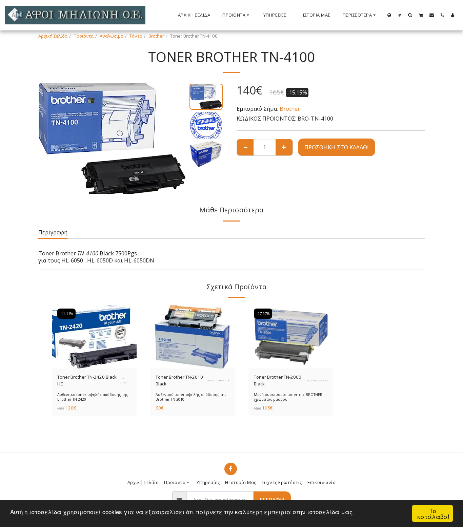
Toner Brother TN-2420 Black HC (87, 380)
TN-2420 (123, 380)
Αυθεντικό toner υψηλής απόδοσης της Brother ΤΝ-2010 (191, 396)
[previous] (49, 138)
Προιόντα (84, 36)
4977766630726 (317, 380)
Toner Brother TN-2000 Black (277, 380)
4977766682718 (218, 380)
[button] (400, 15)
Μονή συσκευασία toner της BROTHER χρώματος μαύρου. (288, 396)
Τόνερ (135, 36)
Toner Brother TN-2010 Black (179, 380)
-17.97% (263, 313)
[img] (94, 336)
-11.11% (66, 313)
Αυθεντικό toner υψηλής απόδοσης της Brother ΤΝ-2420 (92, 396)
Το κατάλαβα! (433, 513)
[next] (174, 138)
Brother (156, 36)
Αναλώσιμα (111, 36)
